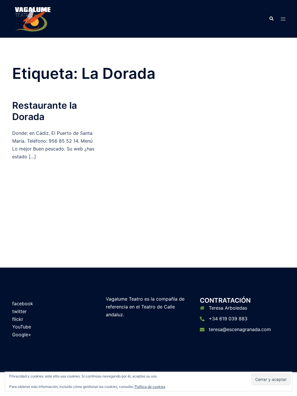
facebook (22, 303)
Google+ (21, 334)
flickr (17, 319)
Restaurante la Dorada (44, 111)
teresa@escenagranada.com (240, 329)
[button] (271, 19)
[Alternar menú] (283, 19)
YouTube (21, 327)
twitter (19, 311)
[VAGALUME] (33, 18)
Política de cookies (150, 386)
